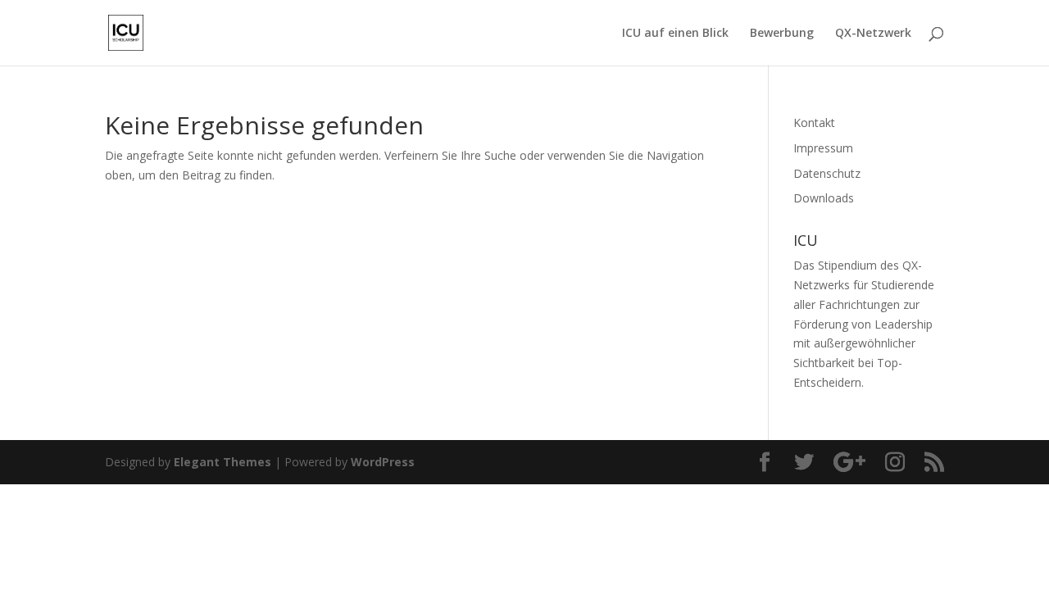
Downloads (823, 198)
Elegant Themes (222, 462)
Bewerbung (782, 33)
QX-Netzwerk (873, 33)
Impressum (823, 148)
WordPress (383, 462)
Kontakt (814, 122)
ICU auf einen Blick (675, 33)
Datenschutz (827, 173)
